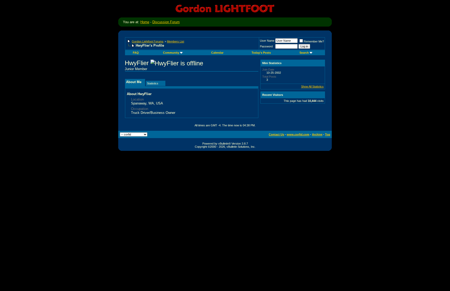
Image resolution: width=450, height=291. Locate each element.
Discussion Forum (166, 22)
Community (171, 52)
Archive (317, 134)
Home (144, 22)
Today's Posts (261, 52)
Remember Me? (314, 41)
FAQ (136, 52)
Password (266, 46)
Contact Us (276, 134)
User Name (267, 40)
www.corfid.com (298, 134)
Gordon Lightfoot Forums (148, 41)
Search (304, 52)
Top (327, 134)
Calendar (217, 52)
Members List (175, 41)
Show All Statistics (312, 86)
